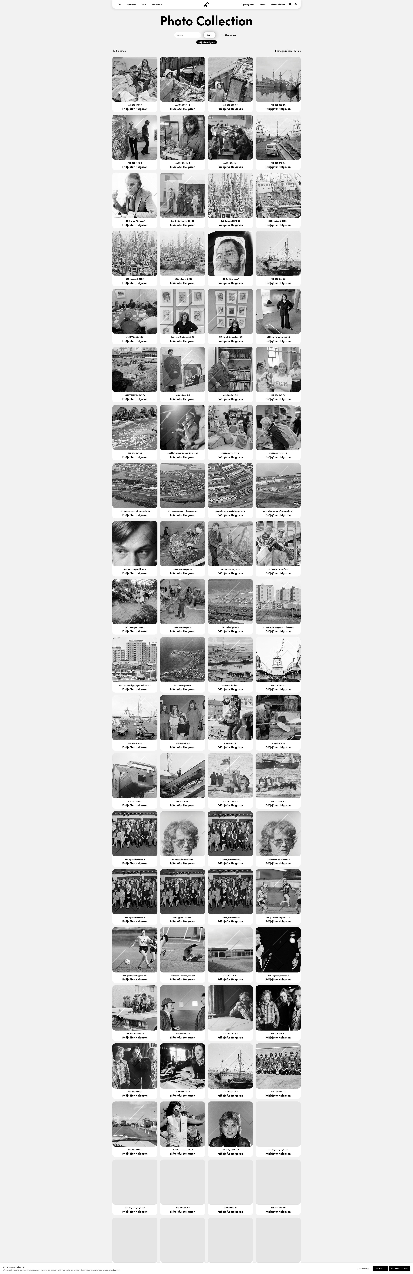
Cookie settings (364, 1268)
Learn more (116, 1270)
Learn (144, 4)
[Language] (295, 4)
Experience (131, 4)
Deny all (380, 1268)
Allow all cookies (399, 1268)
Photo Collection (278, 4)
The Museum (157, 4)
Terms (297, 50)
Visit (119, 4)
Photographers (283, 50)
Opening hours (248, 4)
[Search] (290, 4)
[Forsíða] (206, 4)
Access (262, 4)
